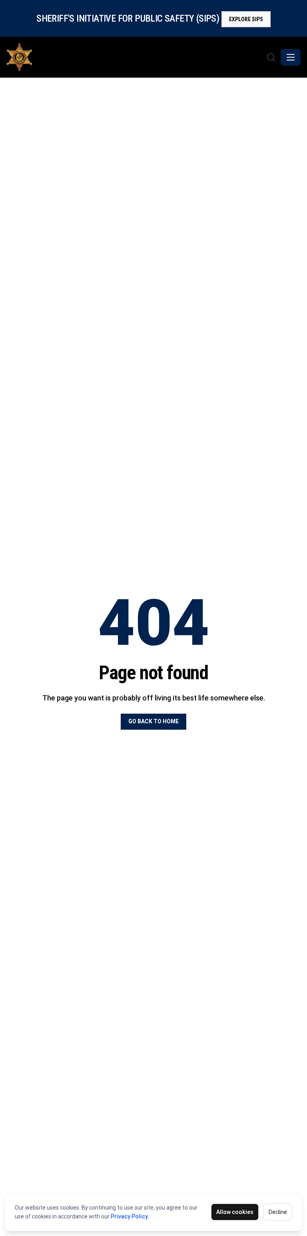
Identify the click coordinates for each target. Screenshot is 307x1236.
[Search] (271, 57)
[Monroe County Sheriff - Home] (135, 57)
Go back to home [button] (153, 721)
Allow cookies (234, 1212)
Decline (278, 1212)
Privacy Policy (129, 1216)
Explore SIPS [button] (246, 19)
